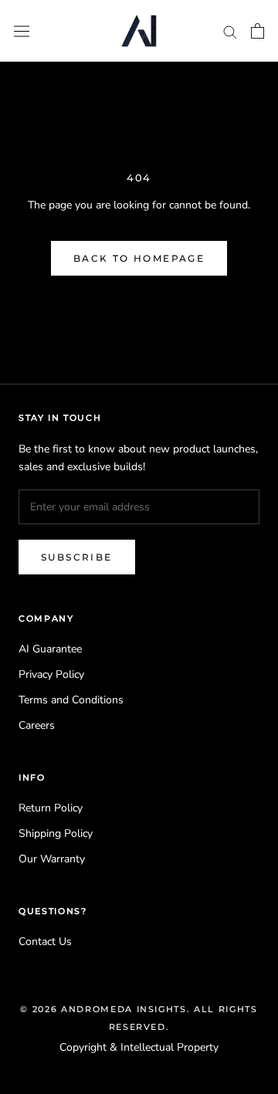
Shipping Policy (56, 833)
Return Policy (51, 808)
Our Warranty (52, 859)
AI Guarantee (50, 649)
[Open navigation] (21, 30)
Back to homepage (139, 258)
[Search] (230, 31)
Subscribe (77, 557)
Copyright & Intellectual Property (139, 1047)
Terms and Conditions (71, 700)
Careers (37, 725)
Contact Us (45, 941)
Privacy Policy (51, 674)
